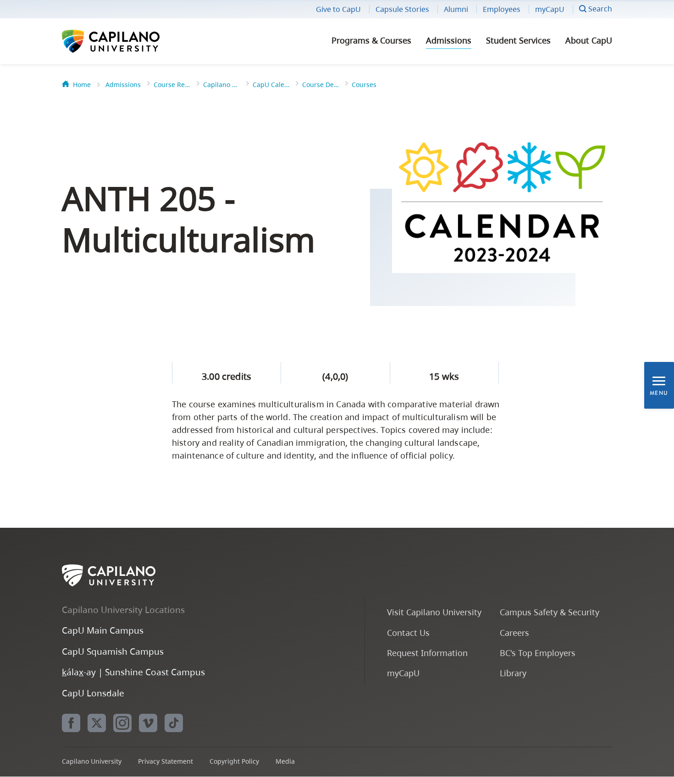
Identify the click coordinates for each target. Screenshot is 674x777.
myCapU (549, 9)
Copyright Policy (234, 761)
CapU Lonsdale (93, 693)
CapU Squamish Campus (113, 651)
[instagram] (122, 723)
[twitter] (97, 723)
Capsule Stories (402, 9)
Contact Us (408, 632)
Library (513, 673)
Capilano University (135, 41)
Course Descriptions (320, 84)
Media (285, 761)
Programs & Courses (371, 40)
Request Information (427, 652)
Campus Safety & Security (549, 612)
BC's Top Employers (537, 652)
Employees (501, 9)
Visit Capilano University (434, 612)
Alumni (456, 9)
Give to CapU (338, 9)
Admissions (448, 40)
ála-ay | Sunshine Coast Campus (133, 672)
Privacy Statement (165, 761)
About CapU (588, 40)
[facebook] (71, 723)
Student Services (518, 40)
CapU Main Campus (103, 630)
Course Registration (172, 84)
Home (82, 84)
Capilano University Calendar (221, 84)
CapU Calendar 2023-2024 (271, 84)
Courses (364, 84)
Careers (514, 632)
